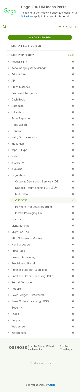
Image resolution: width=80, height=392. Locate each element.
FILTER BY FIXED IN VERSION (25, 46)
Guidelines (27, 16)
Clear (71, 55)
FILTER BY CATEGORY (22, 55)
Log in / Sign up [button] (67, 26)
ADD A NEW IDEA (41, 37)
